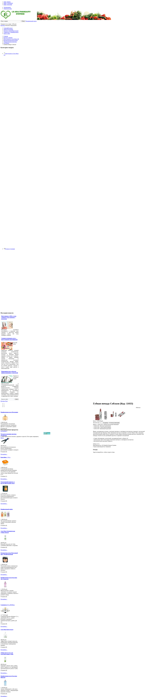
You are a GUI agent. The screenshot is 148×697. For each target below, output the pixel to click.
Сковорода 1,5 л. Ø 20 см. (8, 605)
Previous (3, 401)
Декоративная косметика (10, 41)
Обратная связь (8, 8)
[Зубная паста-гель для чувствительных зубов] (5, 662)
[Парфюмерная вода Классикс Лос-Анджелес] (5, 586)
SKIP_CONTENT (8, 3)
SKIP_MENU (7, 2)
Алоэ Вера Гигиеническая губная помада (8, 531)
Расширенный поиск (31, 21)
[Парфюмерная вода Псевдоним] (5, 420)
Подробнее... (4, 431)
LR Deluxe (6, 43)
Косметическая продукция (11, 40)
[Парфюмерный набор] (5, 517)
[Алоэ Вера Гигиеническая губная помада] (5, 540)
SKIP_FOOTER (8, 4)
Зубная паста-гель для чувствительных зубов (7, 653)
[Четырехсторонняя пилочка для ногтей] (5, 443)
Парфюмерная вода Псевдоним (9, 412)
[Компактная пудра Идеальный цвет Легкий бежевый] (5, 562)
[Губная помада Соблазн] (113, 414)
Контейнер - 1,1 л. (5, 457)
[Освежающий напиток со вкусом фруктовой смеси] (5, 491)
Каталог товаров (8, 37)
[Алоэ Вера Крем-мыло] (5, 637)
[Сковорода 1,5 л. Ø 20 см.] (5, 612)
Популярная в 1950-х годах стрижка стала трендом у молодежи (8, 317)
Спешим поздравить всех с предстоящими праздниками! (9, 339)
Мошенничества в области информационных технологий (9, 372)
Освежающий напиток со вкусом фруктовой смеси (8, 482)
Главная (6, 36)
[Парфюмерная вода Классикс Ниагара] (5, 685)
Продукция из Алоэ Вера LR (11, 39)
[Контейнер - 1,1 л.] (5, 465)
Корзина (3, 25)
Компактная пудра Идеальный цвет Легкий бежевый (9, 553)
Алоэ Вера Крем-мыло (7, 629)
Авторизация (7, 7)
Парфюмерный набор (7, 509)
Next (6, 401)
